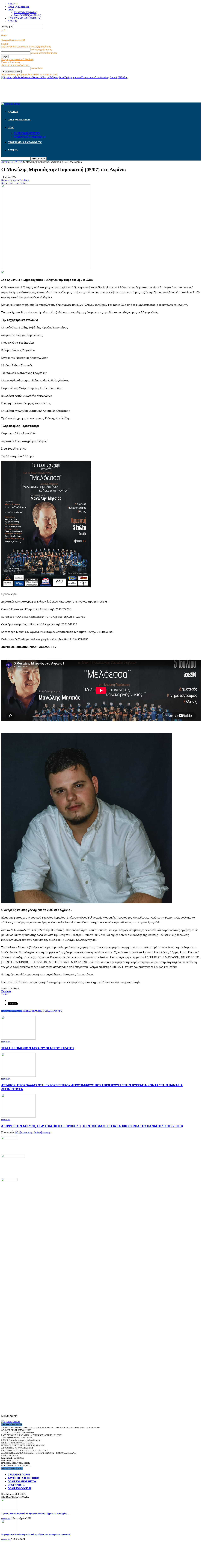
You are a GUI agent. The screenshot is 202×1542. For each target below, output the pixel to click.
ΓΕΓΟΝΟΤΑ (5, 1042)
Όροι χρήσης (16, 1485)
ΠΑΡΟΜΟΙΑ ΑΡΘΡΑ (11, 1011)
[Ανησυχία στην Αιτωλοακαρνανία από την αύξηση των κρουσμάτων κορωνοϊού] (9, 1529)
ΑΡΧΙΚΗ (12, 4)
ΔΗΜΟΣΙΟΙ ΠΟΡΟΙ (19, 1474)
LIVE (10, 9)
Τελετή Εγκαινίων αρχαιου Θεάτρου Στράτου (37, 1048)
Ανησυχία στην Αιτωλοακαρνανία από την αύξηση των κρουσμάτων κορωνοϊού (35, 1534)
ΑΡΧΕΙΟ (12, 21)
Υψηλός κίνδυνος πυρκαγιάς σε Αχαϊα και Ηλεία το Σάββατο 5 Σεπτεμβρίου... (34, 1513)
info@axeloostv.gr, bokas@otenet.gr (33, 1132)
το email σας (36, 68)
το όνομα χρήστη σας (41, 49)
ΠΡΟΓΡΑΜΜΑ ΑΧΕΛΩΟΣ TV (24, 18)
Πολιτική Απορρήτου (22, 1481)
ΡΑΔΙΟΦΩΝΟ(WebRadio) (27, 15)
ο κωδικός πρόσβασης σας (43, 53)
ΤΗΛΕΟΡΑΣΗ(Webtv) (25, 12)
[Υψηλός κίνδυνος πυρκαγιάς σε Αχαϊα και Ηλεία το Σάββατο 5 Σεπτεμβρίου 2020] (9, 1508)
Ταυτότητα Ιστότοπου (23, 1478)
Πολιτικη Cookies (19, 1488)
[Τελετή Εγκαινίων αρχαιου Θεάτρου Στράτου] (18, 1038)
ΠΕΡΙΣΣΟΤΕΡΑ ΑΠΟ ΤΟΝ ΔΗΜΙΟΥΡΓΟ (42, 1011)
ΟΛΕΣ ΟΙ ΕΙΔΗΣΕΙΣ (18, 6)
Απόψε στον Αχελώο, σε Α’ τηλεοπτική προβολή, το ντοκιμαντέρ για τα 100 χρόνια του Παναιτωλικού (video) (92, 1126)
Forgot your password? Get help (17, 59)
